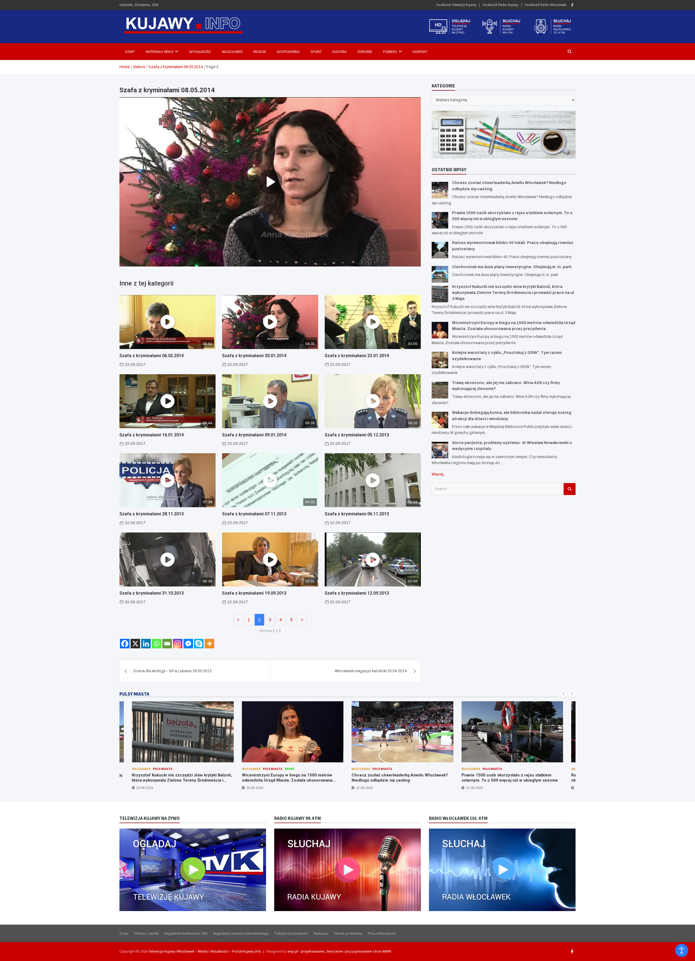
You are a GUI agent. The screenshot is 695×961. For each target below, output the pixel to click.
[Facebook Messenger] (188, 643)
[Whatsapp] (156, 643)
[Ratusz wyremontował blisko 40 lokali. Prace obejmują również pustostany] (440, 250)
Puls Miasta (163, 769)
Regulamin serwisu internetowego (241, 933)
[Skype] (199, 643)
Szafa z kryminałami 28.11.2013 (151, 513)
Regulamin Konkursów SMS (186, 933)
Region (260, 51)
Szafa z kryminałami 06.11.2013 (357, 513)
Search (570, 489)
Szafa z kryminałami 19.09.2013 (254, 593)
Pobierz (390, 51)
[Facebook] (572, 5)
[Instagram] (177, 643)
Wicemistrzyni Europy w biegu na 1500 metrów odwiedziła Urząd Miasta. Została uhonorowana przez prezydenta (177, 780)
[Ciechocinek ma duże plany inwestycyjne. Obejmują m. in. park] (440, 274)
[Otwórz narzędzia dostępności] (681, 950)
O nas (124, 933)
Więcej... (439, 474)
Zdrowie (364, 51)
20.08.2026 (145, 787)
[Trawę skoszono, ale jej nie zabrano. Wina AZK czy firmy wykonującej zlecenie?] (440, 390)
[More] (209, 643)
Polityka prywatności (291, 933)
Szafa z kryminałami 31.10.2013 (151, 593)
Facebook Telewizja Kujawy (456, 4)
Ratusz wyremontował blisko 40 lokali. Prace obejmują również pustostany (504, 778)
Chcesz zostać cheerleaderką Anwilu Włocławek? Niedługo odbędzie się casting (290, 778)
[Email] (167, 643)
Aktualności (200, 51)
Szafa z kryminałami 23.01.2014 (357, 355)
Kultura (339, 51)
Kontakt (420, 51)
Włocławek (232, 51)
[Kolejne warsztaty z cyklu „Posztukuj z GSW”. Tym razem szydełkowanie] (440, 360)
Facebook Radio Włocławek (545, 4)
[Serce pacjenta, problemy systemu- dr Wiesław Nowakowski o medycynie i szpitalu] (440, 450)
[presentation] (563, 693)
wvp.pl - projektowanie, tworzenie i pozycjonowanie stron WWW (339, 951)
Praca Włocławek (382, 933)
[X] (135, 643)
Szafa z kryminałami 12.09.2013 (357, 593)
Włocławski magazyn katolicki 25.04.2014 (371, 671)
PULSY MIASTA (134, 694)
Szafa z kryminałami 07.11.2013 (254, 513)
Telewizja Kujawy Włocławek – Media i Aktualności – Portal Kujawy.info (205, 951)
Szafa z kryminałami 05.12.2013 (357, 434)
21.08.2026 (254, 787)
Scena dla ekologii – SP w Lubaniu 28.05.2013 (172, 671)
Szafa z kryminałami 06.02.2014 (151, 355)
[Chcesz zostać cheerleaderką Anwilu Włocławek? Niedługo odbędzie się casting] (440, 190)
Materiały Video (159, 51)
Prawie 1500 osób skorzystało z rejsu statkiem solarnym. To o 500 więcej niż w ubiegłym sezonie (400, 778)
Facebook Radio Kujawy (501, 4)
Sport (316, 51)
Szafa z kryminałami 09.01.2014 (254, 434)
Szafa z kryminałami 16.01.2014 (151, 434)
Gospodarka (288, 51)
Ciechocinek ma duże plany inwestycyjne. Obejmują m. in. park (511, 267)
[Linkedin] (146, 643)
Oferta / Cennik (146, 933)
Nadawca (321, 933)
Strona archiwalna (348, 933)
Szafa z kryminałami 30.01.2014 (254, 355)
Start (130, 51)
